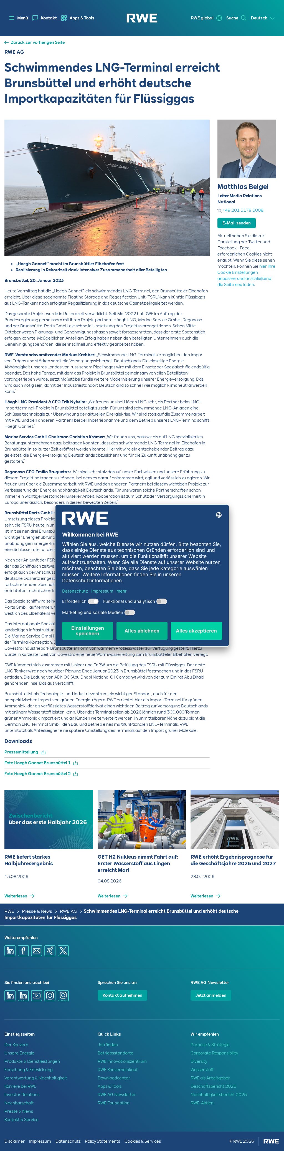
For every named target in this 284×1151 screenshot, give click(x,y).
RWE (9, 911)
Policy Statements (102, 1141)
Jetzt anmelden (211, 995)
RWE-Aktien (202, 1103)
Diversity (199, 1061)
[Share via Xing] (49, 950)
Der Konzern (16, 1044)
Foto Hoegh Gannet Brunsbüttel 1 (37, 762)
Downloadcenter (114, 1078)
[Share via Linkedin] (10, 950)
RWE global (202, 18)
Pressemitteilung (21, 752)
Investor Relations (21, 1094)
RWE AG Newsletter (117, 1094)
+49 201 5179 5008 (243, 210)
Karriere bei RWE (20, 1086)
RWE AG (68, 911)
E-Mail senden (236, 223)
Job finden (108, 1044)
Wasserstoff (202, 1069)
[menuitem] (44, 18)
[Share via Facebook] (23, 950)
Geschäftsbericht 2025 (213, 1086)
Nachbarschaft (19, 1103)
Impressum (40, 1141)
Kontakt (49, 18)
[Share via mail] (36, 950)
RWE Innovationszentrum (122, 1061)
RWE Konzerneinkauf (118, 1069)
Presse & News (37, 911)
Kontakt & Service (21, 1119)
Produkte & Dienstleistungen (32, 1061)
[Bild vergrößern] (196, 243)
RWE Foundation (114, 1103)
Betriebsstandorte (115, 1053)
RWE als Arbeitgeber (210, 1078)
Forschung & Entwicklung (28, 1069)
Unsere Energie (19, 1053)
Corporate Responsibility (214, 1053)
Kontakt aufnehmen (122, 995)
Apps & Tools (82, 18)
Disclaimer (14, 1141)
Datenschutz (67, 1141)
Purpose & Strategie (210, 1044)
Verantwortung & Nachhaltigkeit (35, 1078)
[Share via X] (63, 950)
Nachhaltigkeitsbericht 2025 (219, 1094)
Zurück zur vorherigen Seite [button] (38, 43)
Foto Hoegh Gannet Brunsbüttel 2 (37, 773)
